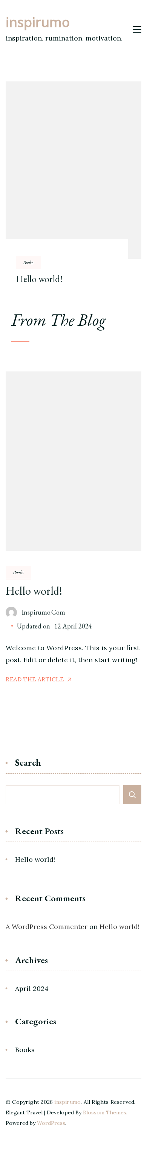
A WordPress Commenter (46, 926)
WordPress (51, 1123)
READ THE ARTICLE (35, 679)
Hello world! (39, 279)
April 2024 (32, 988)
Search (28, 763)
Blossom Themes (104, 1112)
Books (28, 262)
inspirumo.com (43, 612)
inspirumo (38, 23)
